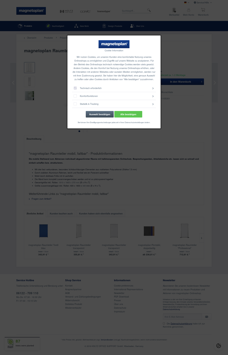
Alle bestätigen (128, 114)
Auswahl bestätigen (99, 114)
